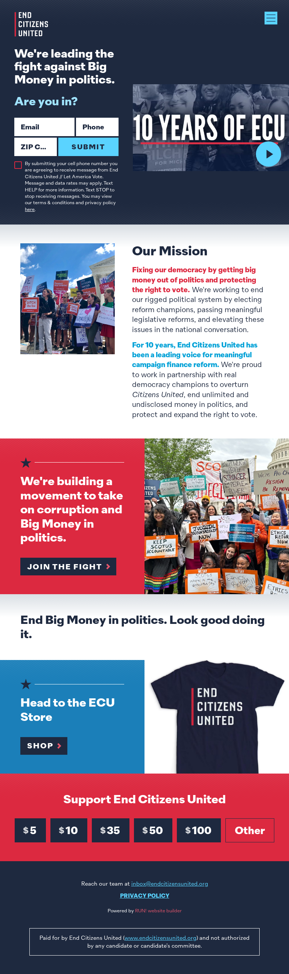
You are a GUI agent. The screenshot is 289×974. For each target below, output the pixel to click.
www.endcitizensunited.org (160, 938)
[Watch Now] (268, 154)
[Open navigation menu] (271, 18)
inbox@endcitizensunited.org (169, 883)
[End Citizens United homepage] (31, 24)
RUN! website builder (158, 911)
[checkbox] (18, 165)
